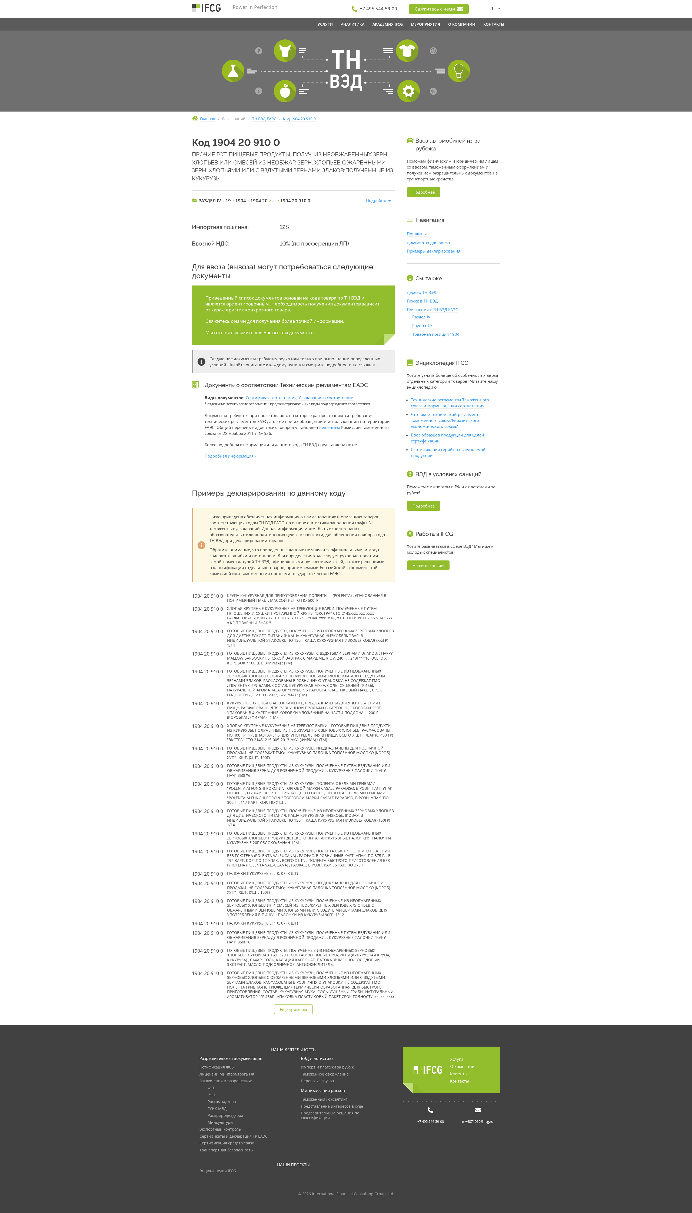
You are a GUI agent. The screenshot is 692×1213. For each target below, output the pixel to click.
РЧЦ (211, 1095)
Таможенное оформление (325, 1074)
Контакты (459, 1081)
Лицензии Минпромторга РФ (226, 1074)
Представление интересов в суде (332, 1106)
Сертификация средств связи (226, 1143)
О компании (462, 1066)
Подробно (376, 200)
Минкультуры (220, 1122)
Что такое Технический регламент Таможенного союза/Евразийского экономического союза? (445, 420)
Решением (329, 427)
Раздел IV (421, 317)
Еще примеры (293, 1009)
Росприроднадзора (225, 1115)
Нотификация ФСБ (216, 1067)
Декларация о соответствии (326, 397)
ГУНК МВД (217, 1109)
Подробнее (423, 192)
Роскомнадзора (222, 1102)
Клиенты (459, 1073)
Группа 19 (422, 325)
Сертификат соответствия (271, 397)
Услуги (456, 1059)
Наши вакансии (428, 565)
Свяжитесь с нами (435, 9)
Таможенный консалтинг (324, 1099)
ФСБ (211, 1088)
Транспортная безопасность (226, 1150)
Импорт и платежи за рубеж (327, 1067)
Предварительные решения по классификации (330, 1115)
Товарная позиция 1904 (436, 334)
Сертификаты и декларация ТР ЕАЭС (233, 1136)
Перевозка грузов (317, 1081)
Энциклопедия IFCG (217, 1171)
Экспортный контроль (220, 1129)
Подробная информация (229, 456)
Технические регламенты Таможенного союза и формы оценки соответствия (450, 402)
